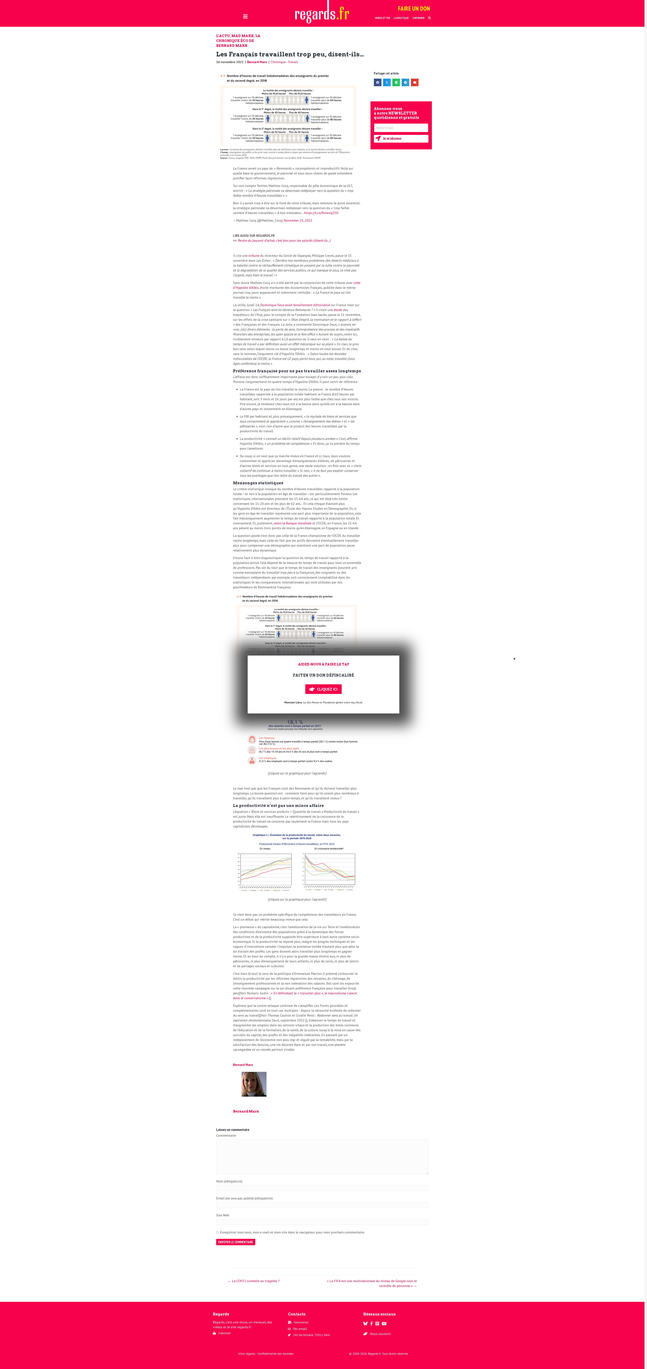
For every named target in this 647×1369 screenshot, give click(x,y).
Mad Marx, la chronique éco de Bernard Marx (238, 41)
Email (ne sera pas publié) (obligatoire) (244, 1198)
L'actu (223, 36)
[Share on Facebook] (377, 82)
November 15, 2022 (298, 220)
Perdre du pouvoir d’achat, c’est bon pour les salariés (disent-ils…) (284, 240)
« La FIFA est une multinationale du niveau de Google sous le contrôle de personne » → (372, 1283)
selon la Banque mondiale (293, 523)
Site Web (222, 1215)
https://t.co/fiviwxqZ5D (321, 213)
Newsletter (301, 1322)
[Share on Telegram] (405, 82)
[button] (429, 18)
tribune (254, 255)
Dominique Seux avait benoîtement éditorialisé (295, 305)
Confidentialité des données (276, 1354)
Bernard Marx (257, 62)
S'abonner (224, 1333)
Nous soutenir (380, 1334)
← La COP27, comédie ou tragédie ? (254, 1281)
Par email (300, 1329)
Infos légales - (248, 1354)
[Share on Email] (415, 82)
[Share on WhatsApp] (396, 82)
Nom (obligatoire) (229, 1181)
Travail (293, 62)
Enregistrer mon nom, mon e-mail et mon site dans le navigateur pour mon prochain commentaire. (292, 1232)
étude (338, 310)
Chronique (278, 62)
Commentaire (226, 1135)
